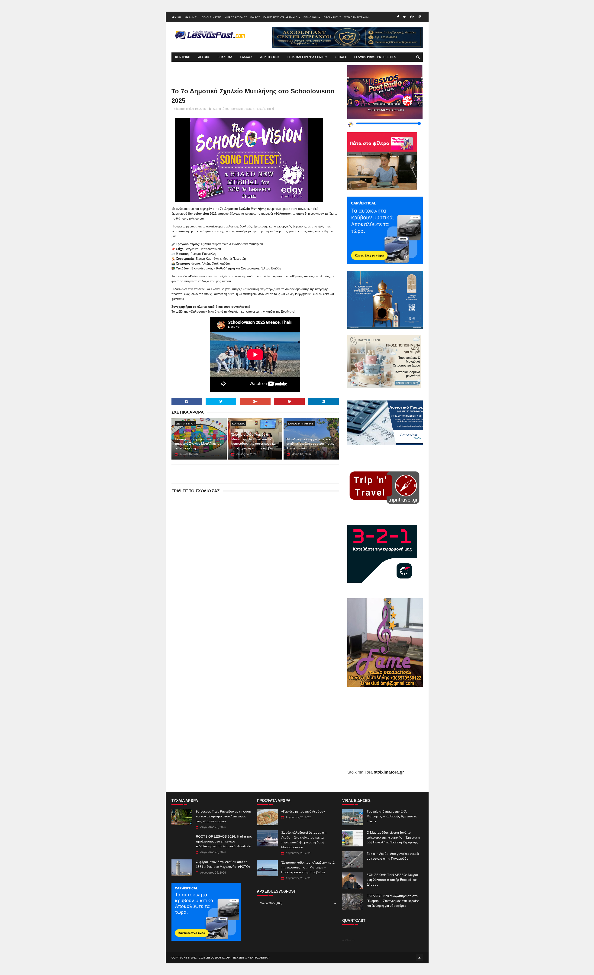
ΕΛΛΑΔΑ (246, 57)
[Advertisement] (385, 732)
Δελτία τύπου (221, 108)
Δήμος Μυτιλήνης (300, 423)
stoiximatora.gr (389, 772)
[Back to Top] (419, 957)
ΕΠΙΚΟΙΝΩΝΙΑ (311, 17)
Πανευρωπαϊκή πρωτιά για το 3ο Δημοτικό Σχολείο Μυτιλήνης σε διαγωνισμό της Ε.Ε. (198, 443)
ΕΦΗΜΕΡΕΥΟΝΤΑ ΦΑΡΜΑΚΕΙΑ (281, 17)
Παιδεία (260, 108)
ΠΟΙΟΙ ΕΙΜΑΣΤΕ (211, 17)
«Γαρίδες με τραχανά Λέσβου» (303, 811)
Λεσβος (249, 108)
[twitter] (404, 17)
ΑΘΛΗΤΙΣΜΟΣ (269, 57)
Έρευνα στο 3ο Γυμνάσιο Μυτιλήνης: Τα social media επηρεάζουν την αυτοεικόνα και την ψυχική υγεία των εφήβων (253, 441)
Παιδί (270, 108)
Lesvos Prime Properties (375, 57)
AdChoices (348, 940)
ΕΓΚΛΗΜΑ (225, 57)
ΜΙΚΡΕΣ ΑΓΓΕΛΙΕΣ (236, 17)
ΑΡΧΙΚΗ (176, 17)
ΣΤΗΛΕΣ (341, 57)
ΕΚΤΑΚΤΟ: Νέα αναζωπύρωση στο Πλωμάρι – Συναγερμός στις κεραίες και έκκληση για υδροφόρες (393, 900)
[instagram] (420, 17)
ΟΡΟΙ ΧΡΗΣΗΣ (332, 17)
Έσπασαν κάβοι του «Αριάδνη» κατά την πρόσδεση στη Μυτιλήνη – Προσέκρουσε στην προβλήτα (308, 867)
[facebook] (397, 17)
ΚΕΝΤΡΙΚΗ (182, 57)
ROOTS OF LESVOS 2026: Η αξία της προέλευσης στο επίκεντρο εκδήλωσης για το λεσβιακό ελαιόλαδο (224, 841)
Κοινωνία (237, 108)
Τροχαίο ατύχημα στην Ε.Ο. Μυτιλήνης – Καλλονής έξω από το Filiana (392, 816)
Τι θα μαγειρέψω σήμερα (307, 57)
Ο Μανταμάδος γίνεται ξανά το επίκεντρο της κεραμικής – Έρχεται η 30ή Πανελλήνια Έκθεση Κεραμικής (393, 837)
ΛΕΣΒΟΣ (204, 57)
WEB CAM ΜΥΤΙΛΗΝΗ (357, 17)
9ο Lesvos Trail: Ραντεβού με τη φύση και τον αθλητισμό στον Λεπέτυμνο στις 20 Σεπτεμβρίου (223, 816)
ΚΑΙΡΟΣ (255, 17)
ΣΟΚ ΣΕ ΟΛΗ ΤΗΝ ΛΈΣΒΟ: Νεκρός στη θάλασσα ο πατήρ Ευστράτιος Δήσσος (393, 879)
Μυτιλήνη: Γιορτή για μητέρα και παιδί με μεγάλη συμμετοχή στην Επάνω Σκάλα (310, 443)
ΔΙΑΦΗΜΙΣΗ (191, 17)
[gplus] (412, 17)
